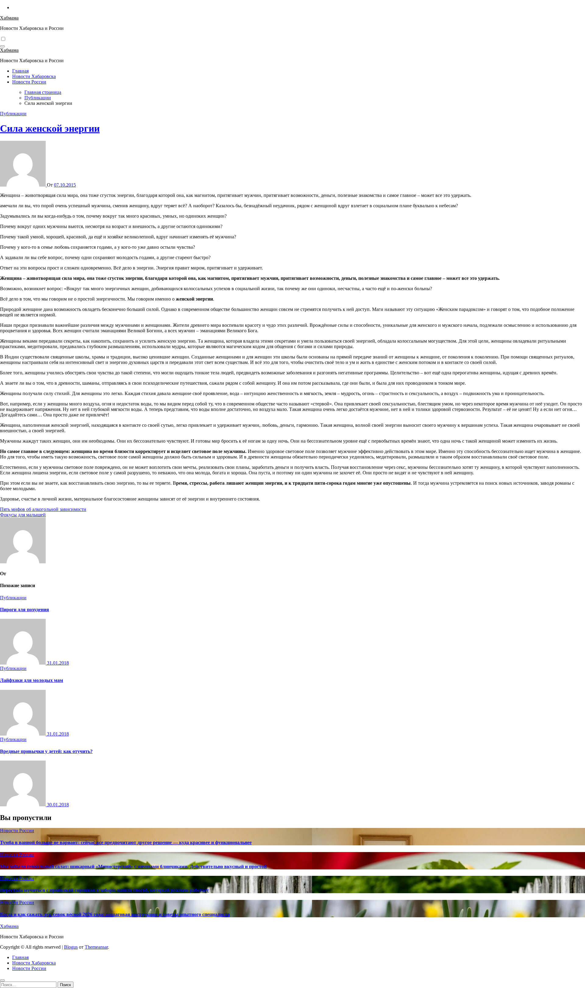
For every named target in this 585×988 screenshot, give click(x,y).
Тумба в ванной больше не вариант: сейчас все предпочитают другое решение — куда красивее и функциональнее (126, 842)
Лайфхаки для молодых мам (31, 680)
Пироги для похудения (24, 609)
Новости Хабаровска (34, 76)
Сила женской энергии (50, 128)
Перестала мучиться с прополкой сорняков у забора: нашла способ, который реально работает (104, 890)
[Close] (2, 980)
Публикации (13, 113)
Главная (20, 70)
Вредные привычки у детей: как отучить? (46, 751)
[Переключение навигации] (2, 46)
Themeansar (96, 947)
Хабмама (9, 17)
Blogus (71, 947)
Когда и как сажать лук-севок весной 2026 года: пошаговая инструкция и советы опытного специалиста (115, 914)
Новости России (29, 81)
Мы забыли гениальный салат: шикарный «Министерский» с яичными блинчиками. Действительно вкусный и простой (133, 866)
